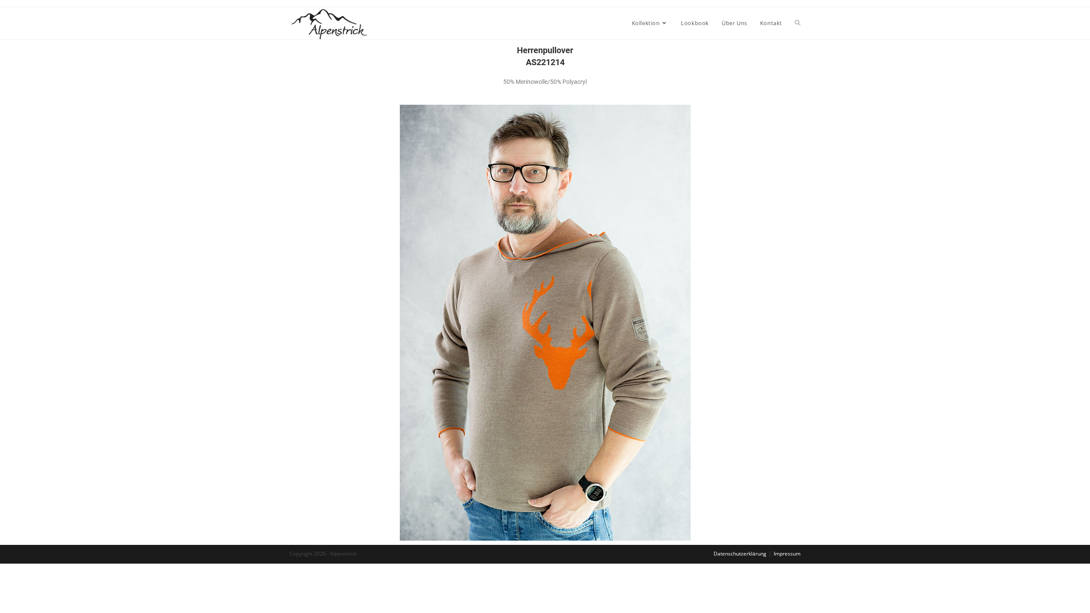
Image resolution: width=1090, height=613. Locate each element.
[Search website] (798, 23)
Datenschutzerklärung (740, 553)
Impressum (787, 553)
